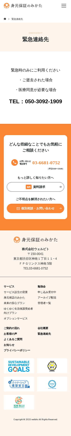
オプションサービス (16, 318)
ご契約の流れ (12, 328)
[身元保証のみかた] (23, 5)
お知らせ (9, 344)
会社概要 (43, 328)
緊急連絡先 (44, 333)
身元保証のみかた (14, 297)
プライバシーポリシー (17, 350)
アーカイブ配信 (47, 297)
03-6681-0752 (46, 162)
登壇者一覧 (44, 302)
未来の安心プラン (14, 302)
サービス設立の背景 (16, 292)
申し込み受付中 (47, 292)
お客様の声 (10, 333)
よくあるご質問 (13, 339)
